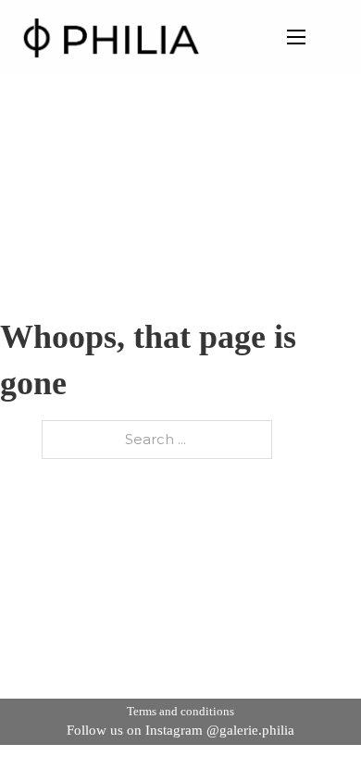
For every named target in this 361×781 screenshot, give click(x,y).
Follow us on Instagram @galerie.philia (180, 730)
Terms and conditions (180, 711)
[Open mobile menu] (296, 37)
